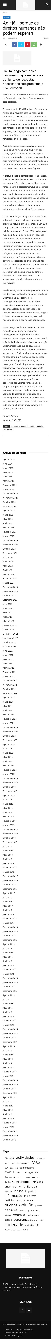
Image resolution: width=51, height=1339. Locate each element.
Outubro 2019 (9, 786)
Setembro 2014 (10, 1042)
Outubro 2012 (9, 1139)
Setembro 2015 (10, 991)
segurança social (26, 1219)
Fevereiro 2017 (10, 918)
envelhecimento (15, 1186)
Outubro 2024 (9, 548)
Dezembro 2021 (10, 680)
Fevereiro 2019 (10, 820)
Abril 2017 (7, 910)
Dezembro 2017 (10, 876)
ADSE (7, 1163)
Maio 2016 (8, 957)
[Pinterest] (27, 44)
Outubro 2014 (9, 1037)
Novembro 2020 (10, 731)
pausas (38, 1205)
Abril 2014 (7, 1063)
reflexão (8, 1215)
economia (23, 1181)
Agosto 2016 (9, 944)
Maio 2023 (8, 612)
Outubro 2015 (9, 986)
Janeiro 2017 (8, 923)
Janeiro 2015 (8, 1025)
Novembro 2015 (10, 982)
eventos (8, 1191)
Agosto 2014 (9, 1046)
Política (22, 1210)
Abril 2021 (7, 710)
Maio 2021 (8, 706)
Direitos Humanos (18, 426)
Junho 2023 (8, 608)
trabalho (29, 1225)
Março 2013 (8, 1118)
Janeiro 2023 (8, 629)
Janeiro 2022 (8, 676)
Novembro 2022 (10, 638)
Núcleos (11, 1205)
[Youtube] (29, 1310)
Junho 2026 (8, 468)
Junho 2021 (8, 701)
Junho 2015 (8, 1003)
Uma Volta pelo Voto (13, 1230)
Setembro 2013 (10, 1093)
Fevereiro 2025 (10, 531)
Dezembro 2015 (10, 978)
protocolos (33, 1210)
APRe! (36, 1162)
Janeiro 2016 (8, 974)
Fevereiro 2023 (10, 625)
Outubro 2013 (9, 1088)
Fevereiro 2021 (10, 718)
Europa (31, 426)
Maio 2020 (8, 757)
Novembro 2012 (10, 1135)
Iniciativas (30, 1195)
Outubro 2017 (9, 884)
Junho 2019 (8, 803)
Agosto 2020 (9, 744)
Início (5, 12)
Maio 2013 (8, 1110)
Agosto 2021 (9, 697)
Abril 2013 (7, 1114)
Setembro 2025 (10, 506)
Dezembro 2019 (10, 778)
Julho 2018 (7, 846)
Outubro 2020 (9, 735)
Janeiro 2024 (8, 582)
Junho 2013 (8, 1105)
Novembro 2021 (10, 684)
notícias (10, 1200)
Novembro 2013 (10, 1084)
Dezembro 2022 (10, 633)
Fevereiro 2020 (10, 769)
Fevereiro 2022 (10, 672)
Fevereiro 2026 (10, 485)
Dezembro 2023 (10, 587)
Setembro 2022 (10, 646)
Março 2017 (8, 914)
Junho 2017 (8, 901)
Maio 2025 (8, 519)
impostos (30, 1191)
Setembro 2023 (10, 599)
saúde (8, 1219)
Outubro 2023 (9, 595)
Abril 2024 (7, 570)
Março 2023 (8, 621)
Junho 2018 (8, 850)
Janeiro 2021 (8, 723)
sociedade (8, 429)
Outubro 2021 (9, 689)
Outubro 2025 (9, 502)
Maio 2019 (8, 808)
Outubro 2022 (9, 642)
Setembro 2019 (10, 791)
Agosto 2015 (9, 995)
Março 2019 (8, 816)
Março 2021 (8, 714)
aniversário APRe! (23, 1163)
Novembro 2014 (10, 1033)
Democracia (10, 1177)
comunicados (27, 1167)
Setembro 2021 (10, 693)
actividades (25, 1157)
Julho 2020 (7, 748)
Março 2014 (8, 1067)
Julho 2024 (7, 557)
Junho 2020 (8, 752)
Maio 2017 (8, 906)
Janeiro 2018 (8, 872)
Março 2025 (8, 527)
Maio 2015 (8, 1008)
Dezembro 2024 (10, 540)
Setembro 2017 (10, 889)
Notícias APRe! (25, 1200)
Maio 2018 (8, 855)
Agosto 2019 (9, 795)
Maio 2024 (8, 565)
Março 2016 (8, 965)
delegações (31, 1172)
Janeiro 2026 (8, 489)
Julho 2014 (7, 1050)
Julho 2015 (7, 999)
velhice (25, 1230)
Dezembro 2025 (10, 493)
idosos (18, 1190)
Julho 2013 (7, 1101)
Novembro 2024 (10, 544)
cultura (19, 1172)
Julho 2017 (7, 897)
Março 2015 (8, 1016)
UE (37, 1225)
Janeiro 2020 (8, 774)
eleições (38, 1181)
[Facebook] (14, 44)
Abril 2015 (7, 1012)
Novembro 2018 (10, 833)
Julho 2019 (7, 799)
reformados (19, 1214)
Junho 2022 (8, 655)
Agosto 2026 (9, 459)
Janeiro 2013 (8, 1127)
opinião (40, 426)
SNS (41, 1220)
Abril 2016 (7, 961)
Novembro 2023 (10, 591)
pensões (11, 1210)
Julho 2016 (7, 948)
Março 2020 (8, 765)
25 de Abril (9, 1158)
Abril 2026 (7, 476)
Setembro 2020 (10, 740)
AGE (13, 1163)
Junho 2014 (8, 1054)
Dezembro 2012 (10, 1131)
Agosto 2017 (9, 893)
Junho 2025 (8, 514)
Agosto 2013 (9, 1097)
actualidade (40, 1158)
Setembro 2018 (10, 842)
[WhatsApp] (34, 44)
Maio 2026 (8, 472)
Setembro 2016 (10, 940)
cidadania (14, 1168)
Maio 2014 (8, 1059)
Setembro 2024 (10, 553)
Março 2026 (8, 480)
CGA (6, 1168)
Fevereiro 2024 (10, 578)
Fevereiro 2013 (10, 1122)
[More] (41, 44)
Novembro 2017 (10, 880)
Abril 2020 (7, 761)
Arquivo (6, 18)
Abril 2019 (7, 812)
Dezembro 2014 (10, 1029)
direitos (20, 1177)
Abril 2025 (7, 523)
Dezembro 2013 (10, 1080)
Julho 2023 (7, 604)
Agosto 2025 (9, 510)
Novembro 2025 (10, 497)
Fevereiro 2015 (10, 1020)
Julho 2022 (7, 650)
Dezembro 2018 (10, 829)
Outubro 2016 (9, 935)
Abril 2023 (7, 616)
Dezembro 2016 (10, 927)
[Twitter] (21, 44)
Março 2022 (8, 667)
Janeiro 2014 (8, 1076)
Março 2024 (8, 574)
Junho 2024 (8, 561)
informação (13, 1195)
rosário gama (33, 1215)
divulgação (9, 1182)
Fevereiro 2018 (10, 867)
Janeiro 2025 (8, 536)
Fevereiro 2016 (10, 969)
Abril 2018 (7, 859)
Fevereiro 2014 (10, 1071)
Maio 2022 (8, 659)
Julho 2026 (7, 463)
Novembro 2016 (10, 931)
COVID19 (9, 1172)
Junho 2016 (8, 952)
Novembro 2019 (10, 782)
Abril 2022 (7, 663)
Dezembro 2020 (10, 727)
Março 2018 (8, 863)
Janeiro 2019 (8, 825)
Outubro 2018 (9, 838)
